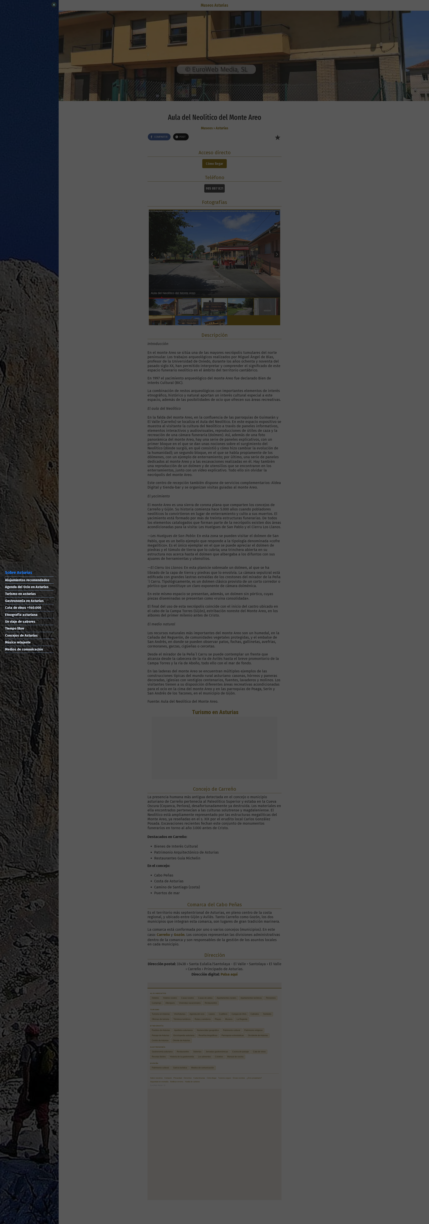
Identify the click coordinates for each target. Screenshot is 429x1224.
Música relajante (18, 642)
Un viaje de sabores (20, 622)
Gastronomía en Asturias (24, 601)
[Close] (54, 4)
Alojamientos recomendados (27, 580)
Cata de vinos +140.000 (23, 608)
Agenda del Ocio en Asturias (27, 587)
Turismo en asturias (20, 594)
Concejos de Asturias (21, 635)
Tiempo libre (14, 628)
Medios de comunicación (24, 649)
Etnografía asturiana (21, 615)
